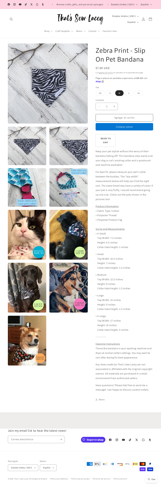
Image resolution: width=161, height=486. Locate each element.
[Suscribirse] (60, 439)
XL (140, 94)
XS (102, 94)
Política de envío (120, 479)
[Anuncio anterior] (52, 4)
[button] (11, 19)
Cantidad (100, 100)
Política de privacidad (80, 479)
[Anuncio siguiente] (108, 4)
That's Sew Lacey (21, 479)
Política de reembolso (59, 479)
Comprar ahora (124, 126)
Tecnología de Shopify (38, 479)
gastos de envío (106, 72)
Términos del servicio (101, 479)
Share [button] (102, 399)
